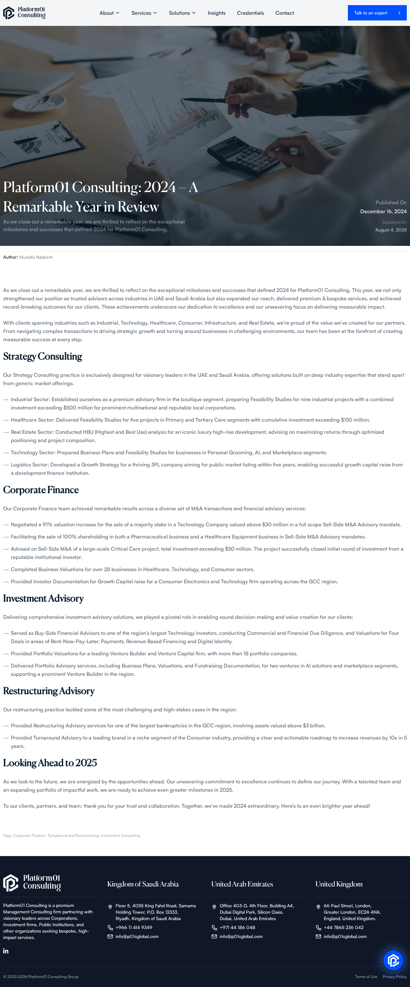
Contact (284, 13)
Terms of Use (366, 976)
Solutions (179, 13)
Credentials (250, 13)
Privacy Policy (395, 976)
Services (141, 13)
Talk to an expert (370, 12)
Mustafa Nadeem (36, 257)
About (107, 13)
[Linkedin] (5, 950)
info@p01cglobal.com (137, 936)
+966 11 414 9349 (134, 927)
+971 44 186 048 (237, 927)
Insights (217, 13)
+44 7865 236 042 (344, 927)
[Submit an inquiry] (393, 961)
